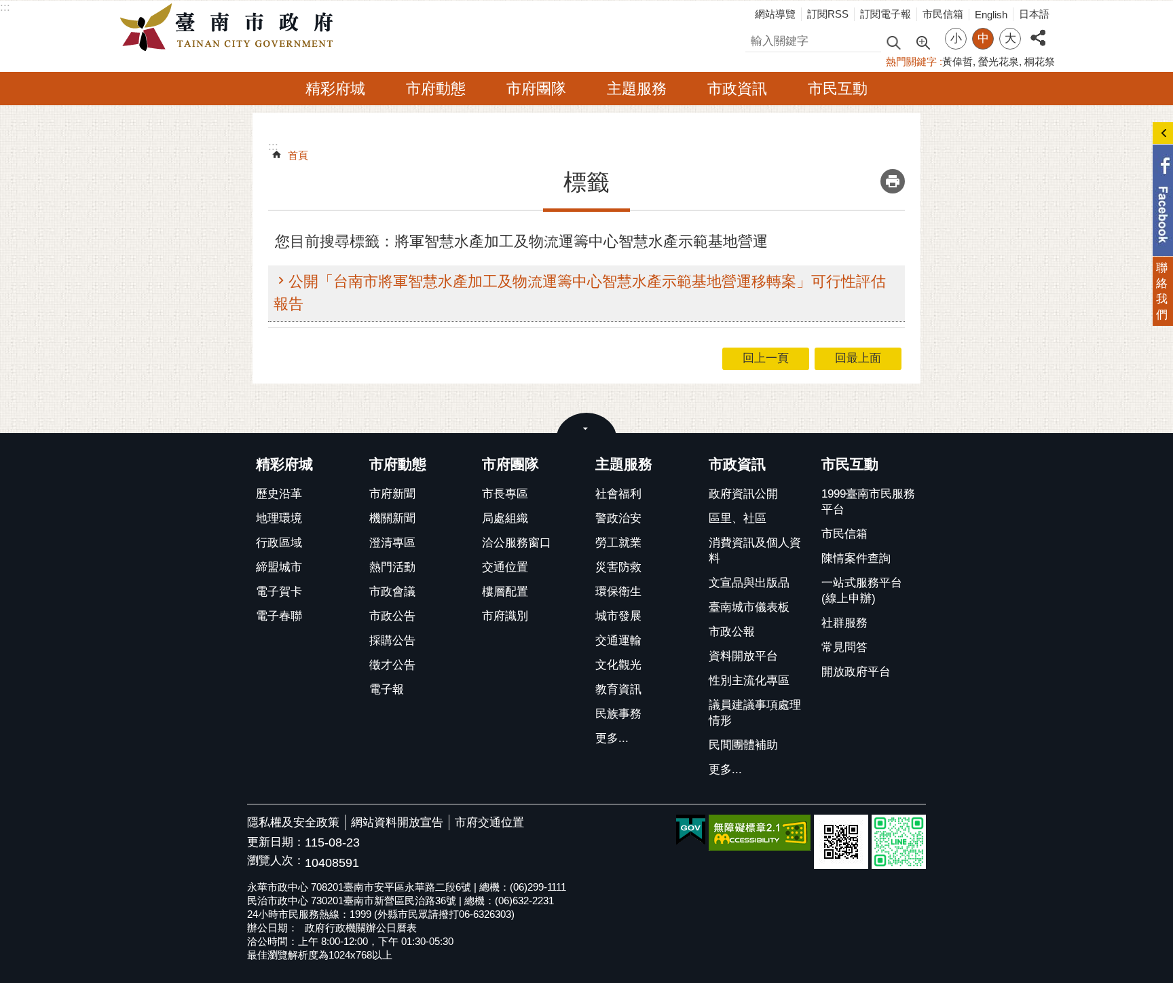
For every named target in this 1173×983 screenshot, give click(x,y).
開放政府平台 (856, 671)
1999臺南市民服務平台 (868, 501)
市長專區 (505, 493)
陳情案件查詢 (856, 558)
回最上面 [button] (858, 358)
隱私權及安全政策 (293, 822)
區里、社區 (737, 518)
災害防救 (618, 567)
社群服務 (844, 622)
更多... (612, 738)
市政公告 (392, 616)
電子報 (386, 689)
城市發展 (618, 616)
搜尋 (756, 39)
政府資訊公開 (743, 493)
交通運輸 (618, 640)
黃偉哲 (957, 61)
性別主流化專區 (749, 680)
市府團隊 (536, 88)
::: (5, 7)
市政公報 (732, 631)
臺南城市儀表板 (749, 607)
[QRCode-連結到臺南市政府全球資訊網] (841, 842)
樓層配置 (505, 591)
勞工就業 (618, 542)
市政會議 (392, 591)
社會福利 (618, 493)
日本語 (1034, 14)
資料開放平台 (743, 656)
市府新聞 (392, 493)
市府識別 (505, 616)
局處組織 (505, 518)
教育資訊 (618, 689)
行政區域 (279, 542)
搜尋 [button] (893, 41)
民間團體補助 (743, 745)
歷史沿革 (279, 493)
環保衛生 (618, 591)
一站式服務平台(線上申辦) (861, 590)
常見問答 (844, 647)
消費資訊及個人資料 (755, 550)
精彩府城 (335, 88)
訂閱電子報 (885, 14)
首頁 (298, 155)
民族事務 (618, 713)
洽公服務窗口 (516, 542)
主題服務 (637, 88)
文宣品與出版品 (749, 582)
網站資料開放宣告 (397, 822)
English (991, 14)
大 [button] (1010, 38)
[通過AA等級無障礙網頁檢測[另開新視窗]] (760, 833)
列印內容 (892, 181)
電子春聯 (279, 616)
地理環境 (279, 518)
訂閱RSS (828, 14)
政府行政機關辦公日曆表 (361, 927)
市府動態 (436, 88)
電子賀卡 (279, 591)
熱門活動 (392, 567)
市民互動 (838, 88)
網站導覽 (775, 14)
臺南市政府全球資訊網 (230, 28)
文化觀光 (618, 665)
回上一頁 (766, 358)
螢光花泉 (998, 61)
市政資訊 (737, 88)
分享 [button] (1037, 30)
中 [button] (983, 38)
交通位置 (505, 567)
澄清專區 (392, 542)
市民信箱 (943, 14)
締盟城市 (279, 567)
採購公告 (392, 640)
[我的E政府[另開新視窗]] (690, 830)
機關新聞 (392, 518)
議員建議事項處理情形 (755, 713)
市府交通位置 (489, 822)
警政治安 (618, 518)
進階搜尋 (922, 41)
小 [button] (956, 38)
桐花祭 (1039, 61)
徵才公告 (392, 665)
